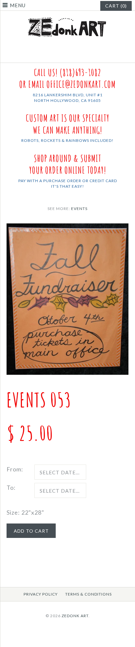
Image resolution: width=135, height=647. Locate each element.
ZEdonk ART (75, 615)
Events (79, 208)
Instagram (71, 54)
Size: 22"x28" (25, 512)
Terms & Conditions (88, 594)
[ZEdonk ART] (67, 17)
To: (11, 487)
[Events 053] (67, 228)
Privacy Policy (41, 594)
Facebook (63, 54)
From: (15, 469)
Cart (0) (116, 6)
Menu (18, 5)
